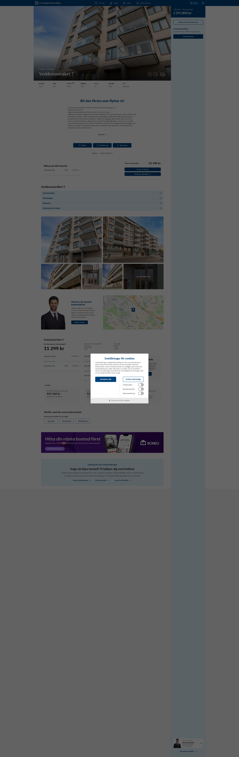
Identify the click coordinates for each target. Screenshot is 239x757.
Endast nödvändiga (133, 379)
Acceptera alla (105, 379)
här (119, 373)
